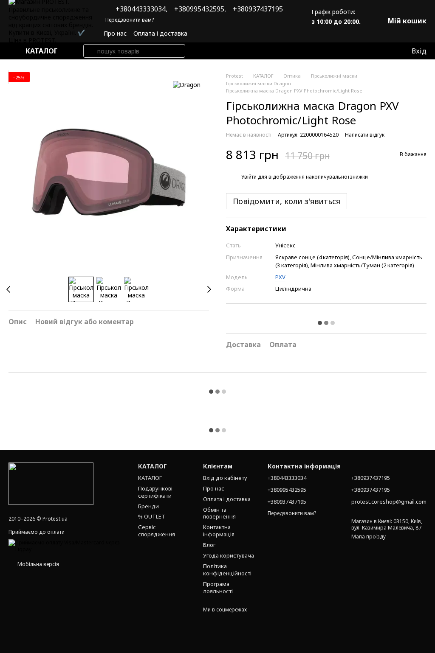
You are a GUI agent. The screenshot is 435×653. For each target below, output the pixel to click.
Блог (209, 545)
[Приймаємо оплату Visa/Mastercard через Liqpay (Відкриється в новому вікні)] (66, 545)
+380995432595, (200, 9)
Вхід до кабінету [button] (225, 478)
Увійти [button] (249, 176)
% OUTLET (151, 516)
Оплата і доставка (160, 33)
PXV (280, 277)
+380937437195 (258, 9)
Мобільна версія (37, 564)
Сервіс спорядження (156, 530)
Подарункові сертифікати (155, 492)
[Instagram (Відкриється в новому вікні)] (267, 33)
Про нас (115, 33)
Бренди (148, 506)
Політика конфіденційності (227, 569)
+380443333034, (141, 9)
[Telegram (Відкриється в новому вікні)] (287, 33)
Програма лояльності (218, 587)
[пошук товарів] (90, 51)
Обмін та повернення (219, 513)
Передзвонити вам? (129, 20)
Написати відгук (364, 134)
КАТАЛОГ (150, 478)
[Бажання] (387, 51)
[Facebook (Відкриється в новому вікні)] (277, 33)
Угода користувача (228, 555)
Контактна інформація (218, 530)
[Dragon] (187, 84)
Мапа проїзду (368, 536)
